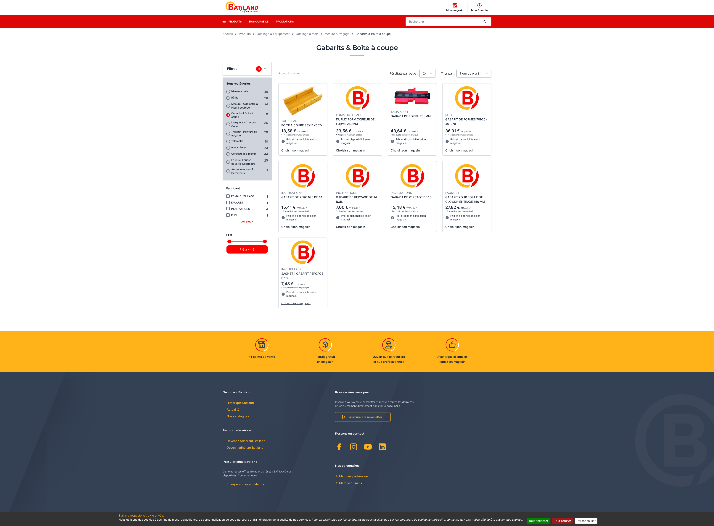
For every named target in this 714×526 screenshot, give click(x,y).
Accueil (228, 34)
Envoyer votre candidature (245, 484)
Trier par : (448, 73)
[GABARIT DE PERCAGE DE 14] (303, 176)
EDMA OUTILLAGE (242, 196)
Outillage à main (307, 34)
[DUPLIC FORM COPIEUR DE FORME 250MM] (357, 98)
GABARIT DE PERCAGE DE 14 (301, 197)
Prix (229, 235)
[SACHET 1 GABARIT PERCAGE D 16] (303, 253)
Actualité (232, 409)
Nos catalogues (237, 416)
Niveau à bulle (239, 91)
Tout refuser (562, 521)
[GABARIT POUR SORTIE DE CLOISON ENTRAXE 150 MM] (467, 176)
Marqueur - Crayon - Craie (243, 124)
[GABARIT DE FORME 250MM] (412, 97)
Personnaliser (586, 521)
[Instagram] (353, 448)
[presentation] (224, 21)
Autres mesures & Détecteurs (242, 171)
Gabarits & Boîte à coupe (242, 115)
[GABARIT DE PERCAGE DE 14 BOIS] (357, 176)
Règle (234, 97)
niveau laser (238, 147)
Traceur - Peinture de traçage (244, 133)
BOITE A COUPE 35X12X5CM (301, 125)
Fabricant (233, 188)
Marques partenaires (353, 476)
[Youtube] (368, 448)
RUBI (234, 215)
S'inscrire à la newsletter (365, 417)
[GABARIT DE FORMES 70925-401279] (467, 98)
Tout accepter (538, 521)
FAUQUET (237, 202)
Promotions (285, 21)
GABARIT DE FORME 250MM (411, 116)
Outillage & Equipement (273, 34)
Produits (235, 21)
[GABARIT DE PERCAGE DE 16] (412, 176)
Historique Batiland (240, 403)
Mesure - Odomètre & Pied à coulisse (244, 105)
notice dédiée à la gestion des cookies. (497, 519)
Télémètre (237, 141)
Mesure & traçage (337, 34)
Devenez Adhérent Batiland (245, 441)
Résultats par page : (404, 73)
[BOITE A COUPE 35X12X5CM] (303, 101)
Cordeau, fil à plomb (243, 153)
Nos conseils (258, 21)
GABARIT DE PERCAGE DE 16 (411, 197)
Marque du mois (350, 483)
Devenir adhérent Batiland (244, 447)
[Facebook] (339, 448)
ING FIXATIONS (240, 208)
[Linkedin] (382, 448)
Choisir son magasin (296, 150)
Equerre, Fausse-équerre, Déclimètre (243, 161)
